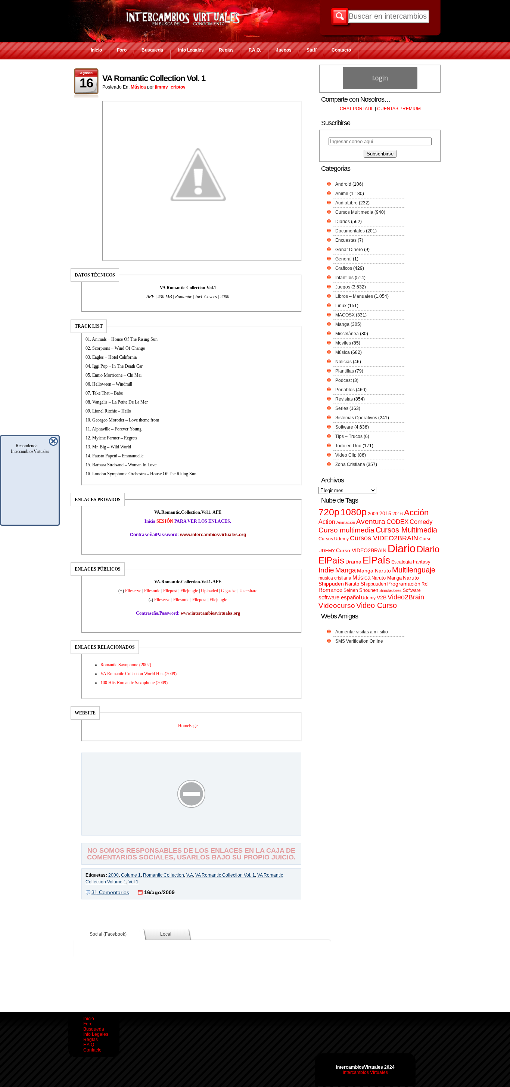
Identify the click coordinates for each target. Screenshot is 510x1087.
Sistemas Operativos (356, 417)
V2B (381, 597)
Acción (416, 512)
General (343, 259)
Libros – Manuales (354, 296)
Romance (330, 590)
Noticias (343, 361)
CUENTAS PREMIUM (399, 108)
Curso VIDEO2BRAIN (361, 550)
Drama (353, 562)
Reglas (226, 50)
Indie (326, 570)
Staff (312, 50)
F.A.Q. (255, 50)
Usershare (248, 590)
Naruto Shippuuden (365, 584)
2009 (373, 513)
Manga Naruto (374, 571)
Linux (340, 305)
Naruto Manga (386, 578)
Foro (122, 50)
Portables (345, 389)
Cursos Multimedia (354, 212)
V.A (189, 875)
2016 (397, 513)
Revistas (344, 399)
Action (326, 521)
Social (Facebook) (108, 934)
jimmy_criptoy (170, 87)
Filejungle (189, 590)
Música (138, 87)
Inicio (96, 50)
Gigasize (229, 590)
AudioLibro (346, 203)
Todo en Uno (348, 445)
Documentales (350, 231)
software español (339, 597)
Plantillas (344, 371)
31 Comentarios (110, 892)
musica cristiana (334, 578)
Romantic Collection (163, 875)
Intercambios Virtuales (365, 1072)
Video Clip (346, 455)
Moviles (343, 343)
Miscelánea (347, 333)
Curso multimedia (346, 530)
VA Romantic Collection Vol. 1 (153, 78)
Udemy (368, 597)
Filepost (170, 590)
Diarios (342, 221)
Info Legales (191, 50)
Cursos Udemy (333, 538)
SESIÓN (164, 521)
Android (343, 184)
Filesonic (152, 590)
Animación (345, 522)
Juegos (284, 50)
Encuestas (346, 240)
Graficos (343, 268)
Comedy (421, 521)
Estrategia (401, 562)
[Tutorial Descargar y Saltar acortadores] (191, 830)
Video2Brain (406, 597)
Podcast (343, 380)
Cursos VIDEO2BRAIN (384, 538)
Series (341, 408)
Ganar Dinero (349, 249)
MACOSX (345, 315)
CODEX (397, 521)
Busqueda (152, 50)
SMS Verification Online (359, 641)
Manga (342, 324)
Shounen (368, 590)
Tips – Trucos (349, 436)
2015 (385, 513)
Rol (425, 584)
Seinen (350, 590)
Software (344, 427)
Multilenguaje (413, 570)
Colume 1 (131, 875)
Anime (341, 193)
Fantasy (421, 562)
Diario (402, 548)
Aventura (370, 521)
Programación (403, 584)
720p (328, 512)
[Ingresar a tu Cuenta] (380, 87)
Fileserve (133, 590)
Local (165, 934)
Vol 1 (133, 881)
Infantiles (344, 277)
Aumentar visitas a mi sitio (361, 631)
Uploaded (210, 590)
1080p (353, 512)
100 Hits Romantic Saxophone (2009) (134, 682)
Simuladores (390, 590)
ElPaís (376, 560)
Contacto (341, 50)
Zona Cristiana (350, 464)
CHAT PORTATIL (357, 108)
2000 (113, 875)
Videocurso (336, 605)
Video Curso (376, 605)
